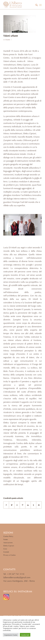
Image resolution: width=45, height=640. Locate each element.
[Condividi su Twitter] (11, 505)
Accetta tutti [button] (25, 634)
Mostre (7, 39)
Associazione (8, 542)
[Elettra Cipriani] (19, 24)
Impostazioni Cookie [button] (10, 634)
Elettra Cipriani (8, 545)
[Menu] (40, 4)
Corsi (5, 548)
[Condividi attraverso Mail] (39, 505)
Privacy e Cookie (9, 554)
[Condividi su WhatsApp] (17, 505)
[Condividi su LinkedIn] (28, 505)
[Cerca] (35, 4)
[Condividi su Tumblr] (33, 505)
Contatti (6, 551)
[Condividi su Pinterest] (22, 505)
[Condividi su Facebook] (6, 505)
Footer (5, 539)
